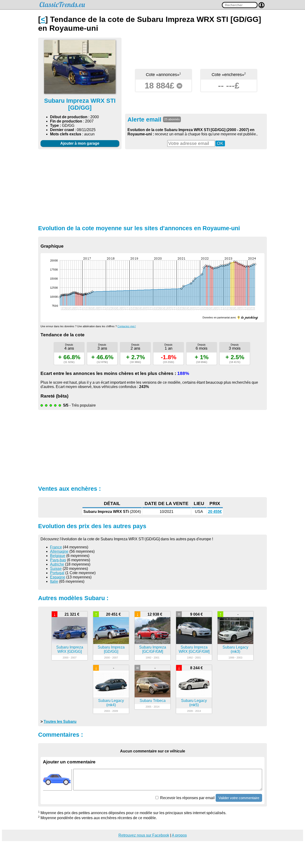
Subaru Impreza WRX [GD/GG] (69, 649)
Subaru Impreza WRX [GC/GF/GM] (194, 649)
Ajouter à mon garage (79, 143)
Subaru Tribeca (153, 701)
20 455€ (215, 512)
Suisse (56, 569)
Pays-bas (58, 560)
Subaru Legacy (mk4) (111, 703)
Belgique (57, 556)
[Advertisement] (152, 186)
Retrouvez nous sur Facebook (143, 835)
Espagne (57, 577)
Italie (54, 581)
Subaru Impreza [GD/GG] (111, 649)
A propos (179, 835)
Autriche (57, 564)
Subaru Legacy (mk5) (194, 703)
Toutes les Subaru (60, 722)
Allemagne (59, 551)
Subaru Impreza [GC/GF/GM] (152, 649)
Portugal (57, 573)
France (56, 547)
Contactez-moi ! (126, 326)
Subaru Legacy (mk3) (235, 649)
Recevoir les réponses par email (187, 798)
